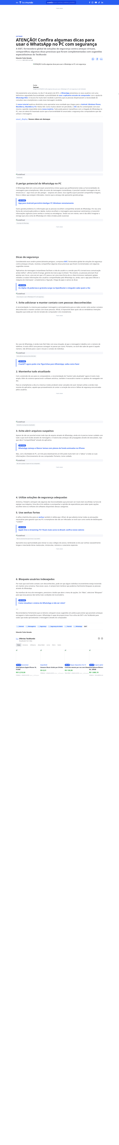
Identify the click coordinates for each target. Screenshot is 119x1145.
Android (84, 104)
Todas (18, 645)
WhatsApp (65, 93)
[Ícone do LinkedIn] (102, 2)
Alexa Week (41, 645)
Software (19, 36)
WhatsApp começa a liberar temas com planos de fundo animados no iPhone (51, 448)
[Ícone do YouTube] (96, 2)
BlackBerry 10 (30, 107)
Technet (36, 87)
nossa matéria (47, 109)
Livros (48, 645)
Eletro (53, 645)
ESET (66, 261)
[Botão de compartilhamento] (93, 59)
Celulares (25, 645)
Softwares (33, 645)
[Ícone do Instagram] (92, 2)
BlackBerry (20, 107)
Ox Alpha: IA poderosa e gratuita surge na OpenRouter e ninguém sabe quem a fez (54, 288)
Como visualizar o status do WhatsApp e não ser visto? (41, 603)
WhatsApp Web (22, 98)
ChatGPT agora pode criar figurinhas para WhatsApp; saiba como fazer (48, 364)
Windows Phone (94, 104)
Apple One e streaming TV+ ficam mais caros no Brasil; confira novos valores (51, 530)
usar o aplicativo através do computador (74, 95)
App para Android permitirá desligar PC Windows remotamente (46, 203)
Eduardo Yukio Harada (24, 58)
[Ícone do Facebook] (89, 2)
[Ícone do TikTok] (99, 2)
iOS (75, 107)
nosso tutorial (23, 104)
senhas (41, 517)
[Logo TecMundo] (26, 2)
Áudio (59, 645)
